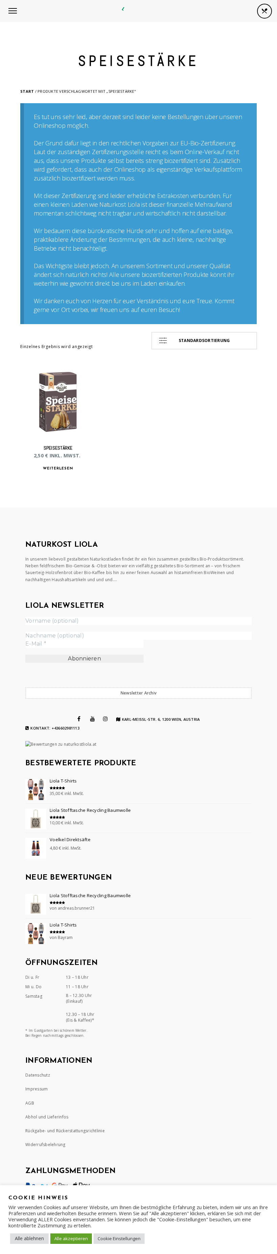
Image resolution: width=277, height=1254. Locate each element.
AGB (29, 1103)
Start (27, 91)
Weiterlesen (58, 469)
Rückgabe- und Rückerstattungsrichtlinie (65, 1131)
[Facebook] (78, 718)
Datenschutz (37, 1075)
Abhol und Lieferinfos (46, 1117)
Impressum (36, 1089)
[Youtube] (92, 718)
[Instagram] (105, 718)
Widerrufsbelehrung (45, 1144)
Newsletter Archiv (138, 693)
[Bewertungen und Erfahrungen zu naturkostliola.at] (60, 744)
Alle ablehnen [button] (29, 1238)
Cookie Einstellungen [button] (119, 1238)
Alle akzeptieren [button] (71, 1238)
